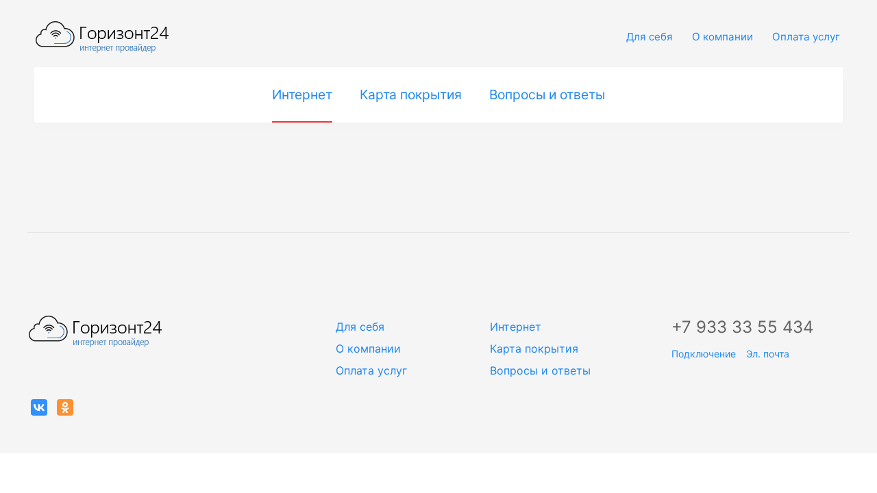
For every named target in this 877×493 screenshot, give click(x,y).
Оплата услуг (806, 36)
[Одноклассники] (65, 407)
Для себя (649, 36)
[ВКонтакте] (39, 407)
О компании (722, 36)
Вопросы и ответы (547, 94)
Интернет (302, 94)
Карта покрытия (411, 94)
